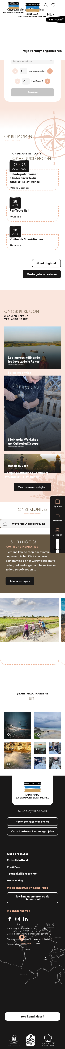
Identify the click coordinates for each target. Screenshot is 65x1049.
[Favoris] (53, 5)
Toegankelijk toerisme (22, 873)
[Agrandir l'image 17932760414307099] (40, 748)
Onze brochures (17, 853)
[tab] (29, 523)
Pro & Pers (13, 867)
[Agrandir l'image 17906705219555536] (17, 755)
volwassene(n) (37, 70)
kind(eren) (37, 81)
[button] (46, 5)
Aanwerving (15, 880)
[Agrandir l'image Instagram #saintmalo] (17, 725)
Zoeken (33, 92)
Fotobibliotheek (18, 860)
